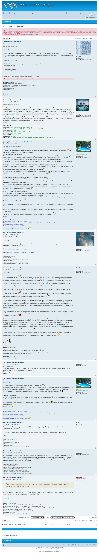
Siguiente (94, 517)
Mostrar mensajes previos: (24, 517)
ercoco (7, 364)
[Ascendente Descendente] (70, 517)
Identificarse (93, 17)
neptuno (7, 101)
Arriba (95, 96)
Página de (85, 38)
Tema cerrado (5, 37)
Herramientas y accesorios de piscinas (55, 13)
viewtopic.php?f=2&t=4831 (32, 34)
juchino (7, 424)
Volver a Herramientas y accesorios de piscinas (14, 524)
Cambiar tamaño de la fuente (94, 15)
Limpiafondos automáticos (13, 26)
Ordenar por (48, 517)
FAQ (87, 17)
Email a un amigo (92, 15)
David (7, 234)
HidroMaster (8, 269)
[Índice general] (29, 6)
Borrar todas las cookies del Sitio (66, 544)
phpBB (42, 547)
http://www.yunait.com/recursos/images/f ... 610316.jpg (18, 252)
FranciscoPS (9, 452)
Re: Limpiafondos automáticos (13, 100)
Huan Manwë (51, 548)
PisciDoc (8, 143)
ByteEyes (8, 43)
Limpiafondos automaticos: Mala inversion (19, 142)
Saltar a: (47, 524)
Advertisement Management (53, 551)
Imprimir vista (89, 15)
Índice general (14, 13)
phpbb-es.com (60, 548)
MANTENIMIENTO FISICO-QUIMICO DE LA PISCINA (32, 13)
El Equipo (55, 544)
